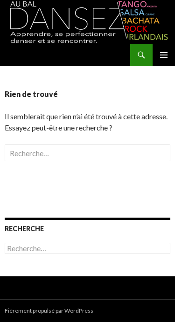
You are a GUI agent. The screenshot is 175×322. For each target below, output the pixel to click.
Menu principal (164, 55)
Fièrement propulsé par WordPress (49, 310)
